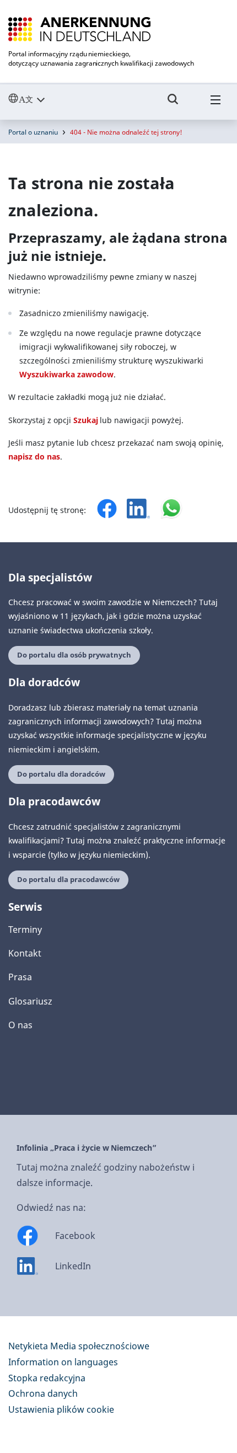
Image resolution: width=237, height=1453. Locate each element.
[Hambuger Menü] (215, 104)
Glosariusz (30, 1001)
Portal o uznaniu (33, 132)
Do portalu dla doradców (61, 774)
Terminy (25, 929)
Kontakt (24, 953)
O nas (20, 1025)
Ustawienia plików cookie (61, 1409)
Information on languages (63, 1362)
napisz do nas (34, 456)
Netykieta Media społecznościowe (78, 1346)
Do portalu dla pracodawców (68, 879)
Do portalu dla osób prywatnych (74, 655)
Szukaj (85, 420)
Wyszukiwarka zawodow (66, 374)
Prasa (20, 977)
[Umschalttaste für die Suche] (173, 104)
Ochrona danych (43, 1393)
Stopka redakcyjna (46, 1378)
